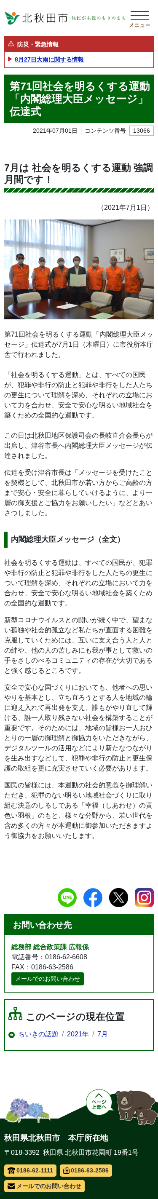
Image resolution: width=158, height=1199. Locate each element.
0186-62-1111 (34, 1170)
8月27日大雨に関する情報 (49, 59)
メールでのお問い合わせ (47, 978)
